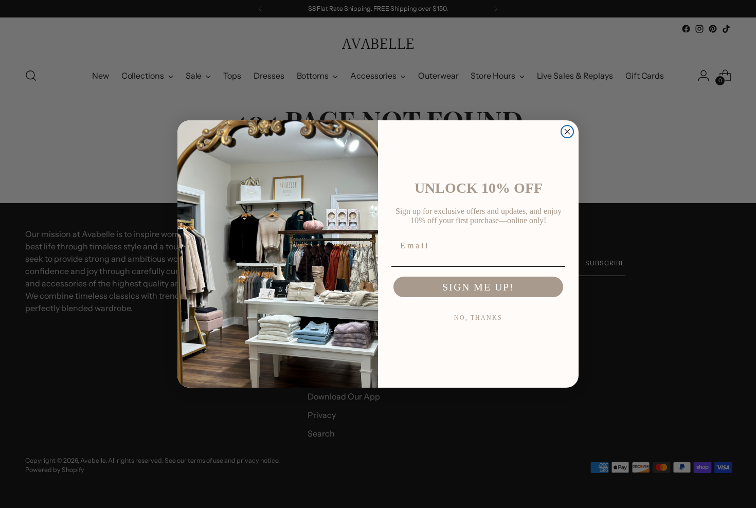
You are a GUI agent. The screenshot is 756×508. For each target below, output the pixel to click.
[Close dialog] (567, 131)
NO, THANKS (478, 317)
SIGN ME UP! (478, 287)
